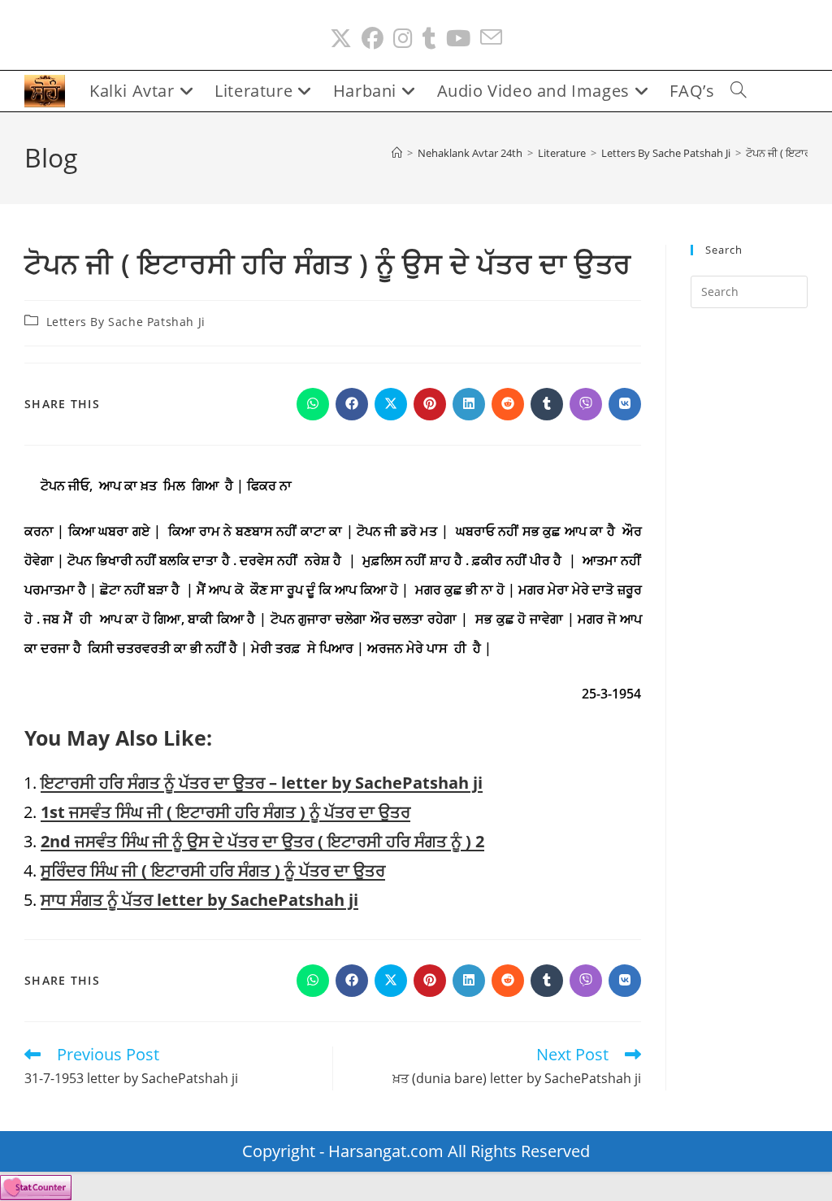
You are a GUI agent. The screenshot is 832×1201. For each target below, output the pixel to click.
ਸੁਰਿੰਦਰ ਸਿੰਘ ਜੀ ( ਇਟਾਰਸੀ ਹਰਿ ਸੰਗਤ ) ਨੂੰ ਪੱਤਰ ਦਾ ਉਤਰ (213, 870)
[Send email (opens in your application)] (491, 39)
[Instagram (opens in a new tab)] (403, 39)
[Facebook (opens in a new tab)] (372, 39)
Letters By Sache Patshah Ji (126, 321)
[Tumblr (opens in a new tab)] (429, 39)
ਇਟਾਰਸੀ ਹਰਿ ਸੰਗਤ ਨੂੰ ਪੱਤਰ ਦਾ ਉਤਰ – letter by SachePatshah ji (262, 783)
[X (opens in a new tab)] (341, 39)
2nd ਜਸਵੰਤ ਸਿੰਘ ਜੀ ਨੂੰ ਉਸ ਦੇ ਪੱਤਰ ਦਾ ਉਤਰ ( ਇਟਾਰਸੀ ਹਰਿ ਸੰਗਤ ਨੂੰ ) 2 (262, 841)
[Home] (397, 153)
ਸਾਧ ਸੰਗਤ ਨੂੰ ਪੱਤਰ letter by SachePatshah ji (199, 900)
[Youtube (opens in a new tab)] (458, 39)
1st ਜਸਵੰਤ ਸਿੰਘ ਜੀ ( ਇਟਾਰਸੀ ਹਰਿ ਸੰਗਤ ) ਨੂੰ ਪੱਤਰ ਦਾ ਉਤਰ (225, 812)
